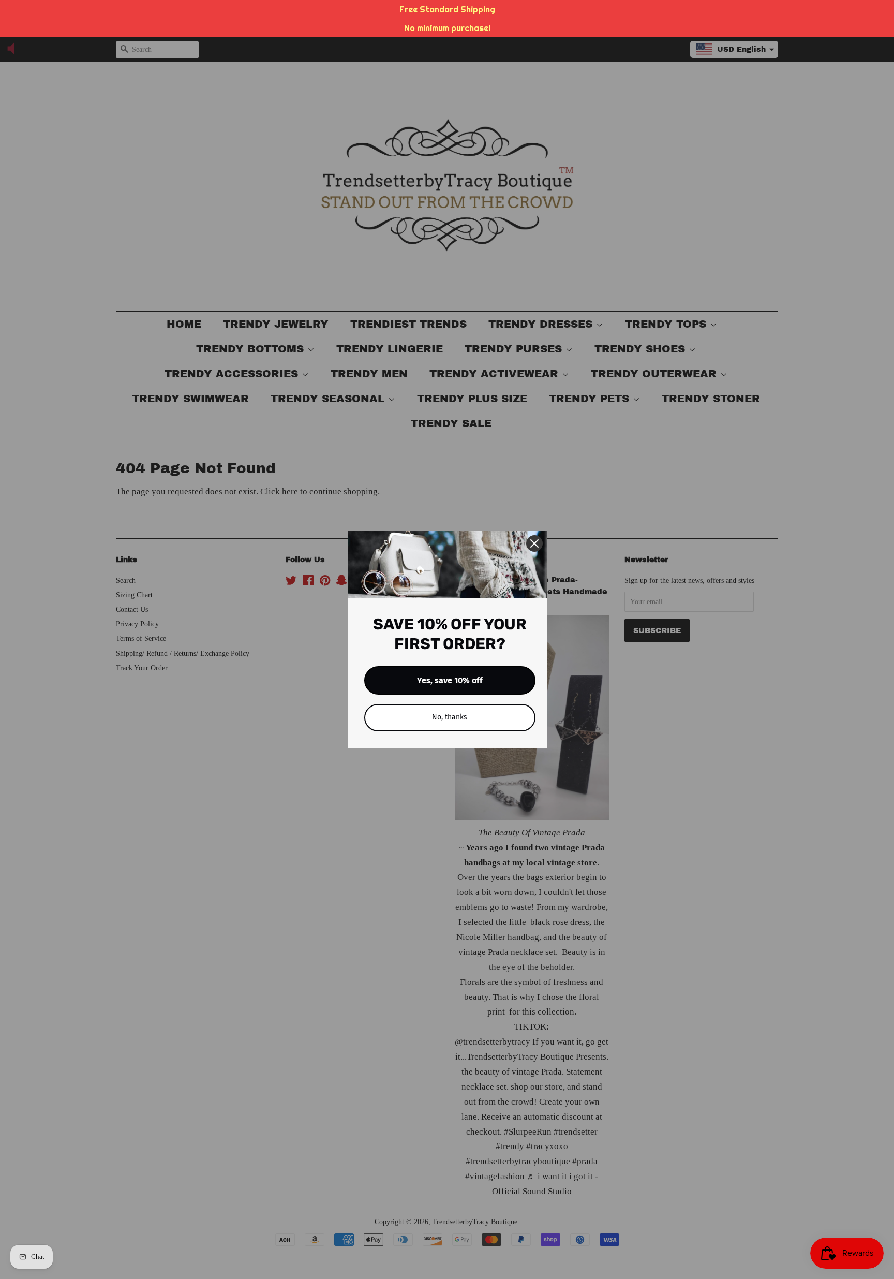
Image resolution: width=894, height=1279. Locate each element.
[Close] (534, 543)
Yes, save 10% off (450, 680)
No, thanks (449, 717)
